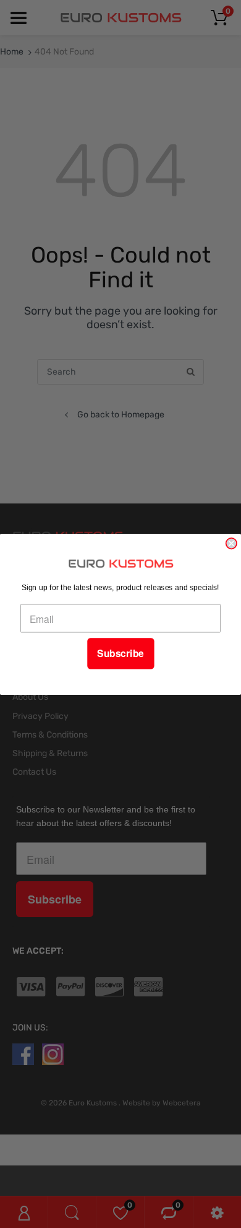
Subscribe (120, 654)
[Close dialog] (231, 543)
